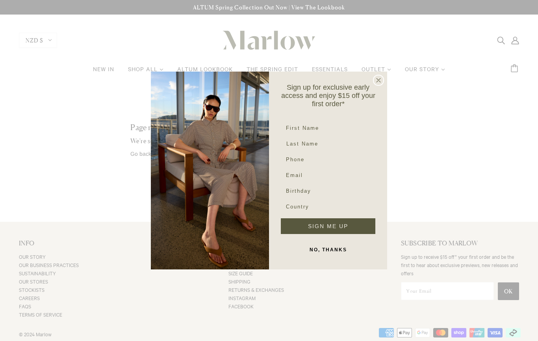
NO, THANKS (328, 250)
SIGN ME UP (328, 226)
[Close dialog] (378, 80)
